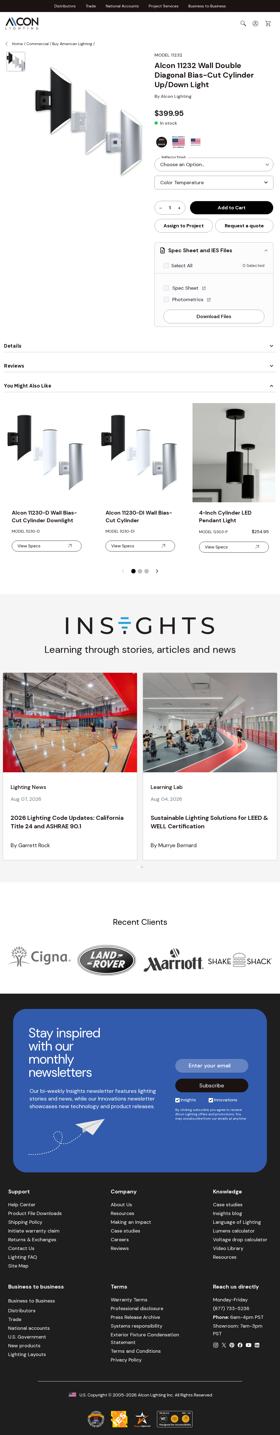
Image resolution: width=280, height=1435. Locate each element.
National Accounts (122, 6)
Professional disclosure (137, 1308)
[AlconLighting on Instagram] (215, 1345)
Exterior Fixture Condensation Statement (145, 1338)
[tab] (137, 866)
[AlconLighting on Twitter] (224, 1345)
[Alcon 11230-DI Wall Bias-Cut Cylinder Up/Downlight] (140, 452)
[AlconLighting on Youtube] (248, 1345)
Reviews (14, 366)
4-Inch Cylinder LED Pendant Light (225, 516)
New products (24, 1345)
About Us (121, 1204)
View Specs (29, 546)
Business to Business (207, 6)
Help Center (22, 1204)
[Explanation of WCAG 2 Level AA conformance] (174, 1419)
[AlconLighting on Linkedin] (257, 1345)
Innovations (225, 1100)
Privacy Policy (126, 1360)
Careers (120, 1239)
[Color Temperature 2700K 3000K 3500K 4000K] (213, 185)
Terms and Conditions (136, 1351)
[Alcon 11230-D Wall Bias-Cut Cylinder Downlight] (46, 452)
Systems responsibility (136, 1326)
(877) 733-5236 (231, 1308)
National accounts (29, 1328)
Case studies (125, 1231)
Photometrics (188, 299)
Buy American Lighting (72, 43)
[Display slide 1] (133, 571)
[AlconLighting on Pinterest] (231, 1345)
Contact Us (21, 1248)
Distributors (65, 6)
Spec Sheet (186, 288)
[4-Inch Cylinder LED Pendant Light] (233, 452)
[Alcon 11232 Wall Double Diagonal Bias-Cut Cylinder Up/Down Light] (16, 61)
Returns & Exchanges (32, 1239)
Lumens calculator (234, 1231)
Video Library (228, 1248)
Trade (91, 6)
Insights (188, 1100)
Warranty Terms (129, 1299)
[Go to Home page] (21, 23)
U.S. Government (27, 1337)
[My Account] (255, 23)
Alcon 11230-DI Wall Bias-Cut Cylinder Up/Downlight (139, 516)
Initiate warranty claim (34, 1231)
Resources (122, 1213)
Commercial (38, 43)
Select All (181, 265)
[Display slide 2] (140, 571)
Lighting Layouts (27, 1354)
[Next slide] (157, 571)
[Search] (243, 23)
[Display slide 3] (146, 571)
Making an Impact (131, 1222)
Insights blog (227, 1213)
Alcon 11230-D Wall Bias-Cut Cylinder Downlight (44, 516)
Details (13, 346)
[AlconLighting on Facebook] (240, 1345)
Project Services (164, 6)
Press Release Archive (135, 1317)
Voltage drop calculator (240, 1239)
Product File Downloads (35, 1213)
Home (17, 43)
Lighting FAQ (22, 1257)
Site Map (18, 1266)
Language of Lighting (237, 1222)
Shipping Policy (25, 1222)
